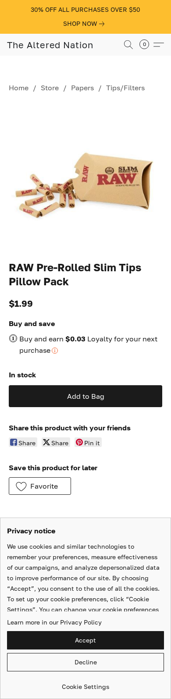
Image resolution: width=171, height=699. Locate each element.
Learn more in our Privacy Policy (54, 622)
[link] (85, 23)
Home (18, 87)
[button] (50, 45)
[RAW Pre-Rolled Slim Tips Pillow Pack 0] (85, 174)
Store (50, 87)
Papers (82, 87)
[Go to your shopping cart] (147, 44)
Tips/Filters (125, 87)
